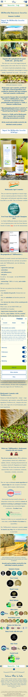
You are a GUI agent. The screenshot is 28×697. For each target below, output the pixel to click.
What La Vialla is (5, 678)
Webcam (25, 680)
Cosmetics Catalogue (22, 678)
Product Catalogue (13, 678)
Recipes (10, 680)
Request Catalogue (23, 681)
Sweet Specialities (11, 686)
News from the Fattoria (17, 680)
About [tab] (23, 322)
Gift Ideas (9, 684)
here (12, 225)
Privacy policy (12, 693)
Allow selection (14, 372)
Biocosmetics (14, 684)
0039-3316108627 (20, 695)
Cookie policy (18, 693)
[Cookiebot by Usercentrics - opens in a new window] (17, 319)
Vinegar (11, 683)
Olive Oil (7, 683)
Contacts (6, 680)
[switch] (24, 352)
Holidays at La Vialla (5, 681)
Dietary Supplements (22, 684)
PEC (8, 693)
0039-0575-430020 (8, 694)
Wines (3, 683)
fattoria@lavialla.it (7, 695)
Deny (14, 376)
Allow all (14, 367)
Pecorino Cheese (16, 683)
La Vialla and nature (14, 681)
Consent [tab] (5, 322)
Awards (2, 680)
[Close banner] (25, 318)
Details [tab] (14, 322)
